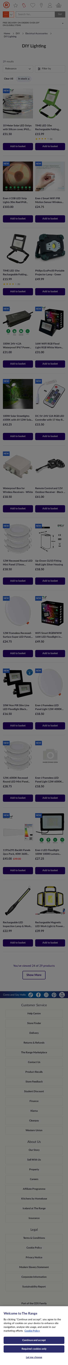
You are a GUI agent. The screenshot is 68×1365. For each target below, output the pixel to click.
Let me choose (34, 1357)
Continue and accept (34, 1340)
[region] (34, 1335)
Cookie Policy (32, 1331)
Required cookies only (34, 1349)
